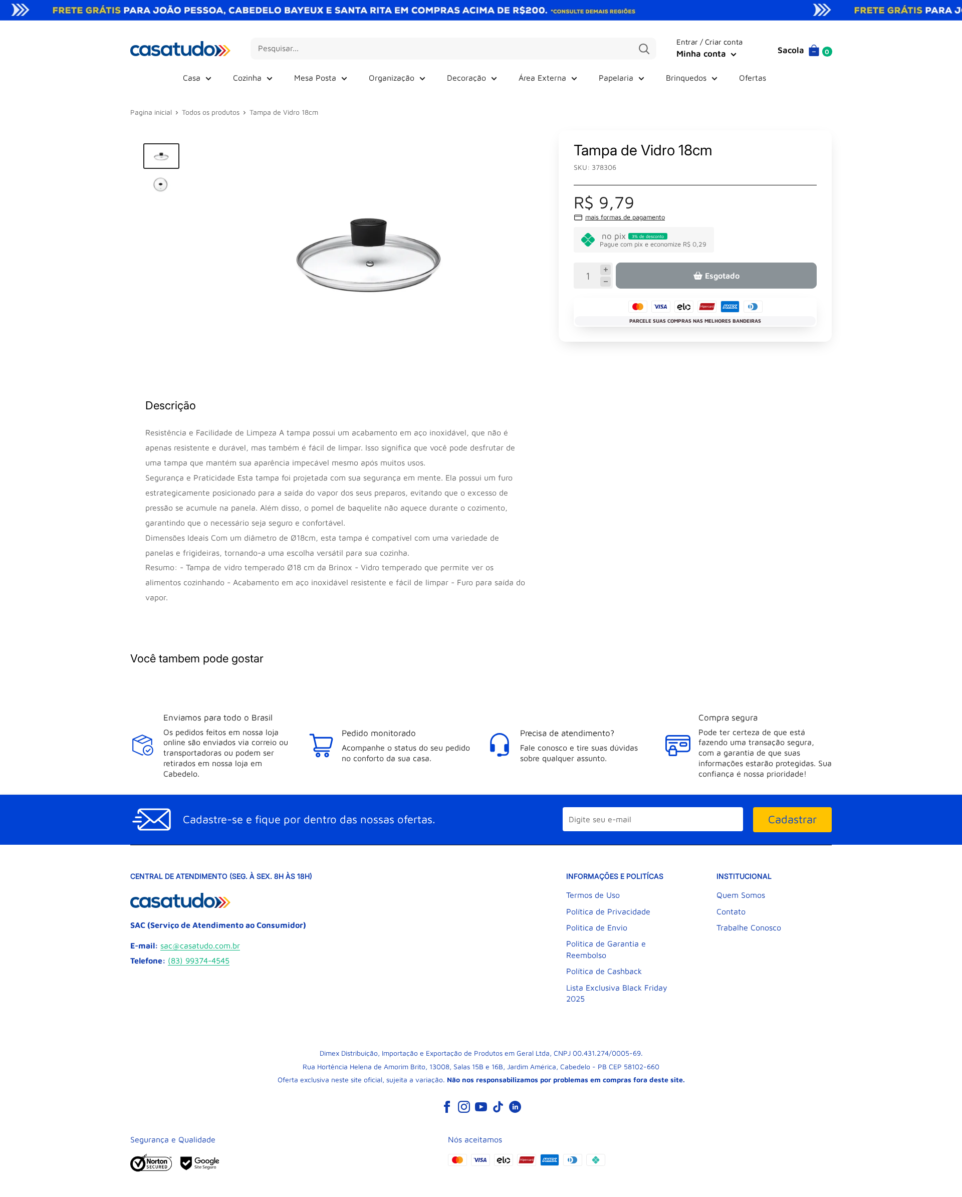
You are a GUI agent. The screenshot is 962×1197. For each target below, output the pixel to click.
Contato (731, 911)
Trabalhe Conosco (748, 927)
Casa (191, 77)
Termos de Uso (593, 894)
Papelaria (616, 77)
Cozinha (247, 77)
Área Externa (542, 77)
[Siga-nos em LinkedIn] (515, 1106)
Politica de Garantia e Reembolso (606, 949)
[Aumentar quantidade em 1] (605, 270)
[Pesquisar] (643, 49)
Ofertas (752, 77)
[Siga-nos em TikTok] (498, 1106)
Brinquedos (686, 77)
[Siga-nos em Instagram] (464, 1106)
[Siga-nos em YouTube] (481, 1106)
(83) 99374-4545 (198, 960)
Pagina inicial (151, 112)
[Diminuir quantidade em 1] (605, 281)
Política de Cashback (604, 971)
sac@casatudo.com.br (200, 945)
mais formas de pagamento (625, 217)
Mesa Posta (315, 77)
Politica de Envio (596, 927)
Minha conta (702, 54)
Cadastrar (792, 819)
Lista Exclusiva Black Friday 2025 (616, 993)
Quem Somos (740, 894)
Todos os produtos (210, 112)
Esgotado (722, 275)
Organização (391, 77)
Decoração (466, 77)
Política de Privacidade (608, 911)
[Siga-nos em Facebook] (447, 1106)
